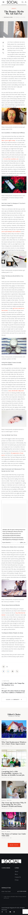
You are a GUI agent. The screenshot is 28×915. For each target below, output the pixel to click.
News (8, 831)
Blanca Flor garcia (15, 542)
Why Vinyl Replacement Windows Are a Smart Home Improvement (14, 743)
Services (4, 739)
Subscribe (22, 891)
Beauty (14, 8)
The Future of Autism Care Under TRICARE (14, 835)
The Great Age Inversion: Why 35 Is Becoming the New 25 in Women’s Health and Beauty (14, 804)
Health (4, 769)
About (16, 871)
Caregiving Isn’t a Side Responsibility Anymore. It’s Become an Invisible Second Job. (13, 773)
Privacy (17, 880)
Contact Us (18, 877)
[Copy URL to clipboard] (3, 52)
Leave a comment (13, 699)
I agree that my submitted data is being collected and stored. (15, 897)
